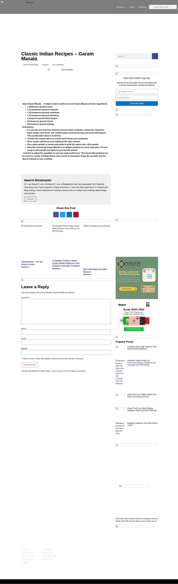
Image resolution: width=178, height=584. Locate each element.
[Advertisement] (89, 32)
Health (131, 7)
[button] (56, 214)
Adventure (120, 7)
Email (24, 338)
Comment (25, 297)
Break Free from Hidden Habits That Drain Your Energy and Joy (141, 395)
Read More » (25, 267)
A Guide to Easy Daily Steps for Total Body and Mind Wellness (141, 348)
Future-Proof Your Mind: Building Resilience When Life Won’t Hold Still (141, 409)
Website (24, 348)
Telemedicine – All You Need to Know (32, 263)
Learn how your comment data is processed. (69, 371)
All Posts (30, 199)
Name (24, 328)
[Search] (155, 56)
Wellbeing (143, 7)
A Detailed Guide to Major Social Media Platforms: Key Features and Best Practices (66, 263)
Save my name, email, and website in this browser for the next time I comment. (53, 358)
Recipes (45, 65)
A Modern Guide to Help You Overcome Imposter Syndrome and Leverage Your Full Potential (141, 362)
